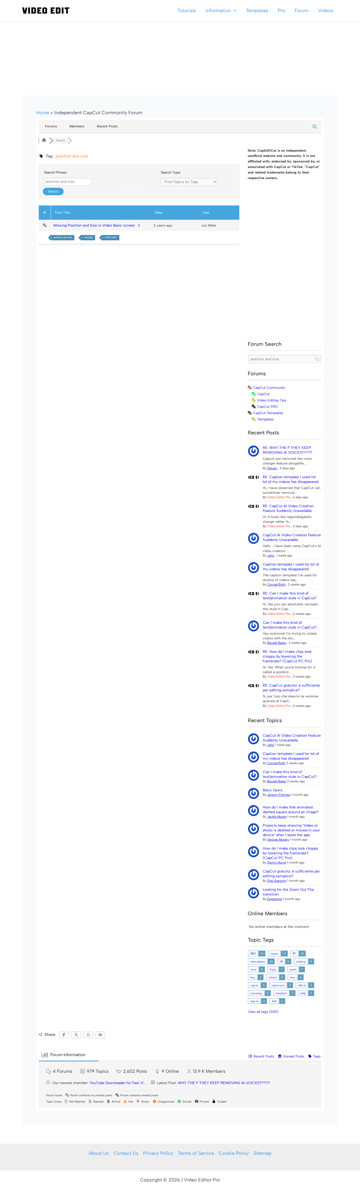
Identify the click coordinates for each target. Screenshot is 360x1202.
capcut (254, 985)
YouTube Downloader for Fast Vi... (118, 1083)
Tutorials (186, 10)
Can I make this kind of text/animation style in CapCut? (290, 625)
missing (88, 237)
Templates (257, 10)
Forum (302, 10)
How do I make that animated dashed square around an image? (291, 809)
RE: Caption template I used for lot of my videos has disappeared (290, 479)
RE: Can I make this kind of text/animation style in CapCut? (290, 595)
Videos (325, 10)
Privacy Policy (158, 1153)
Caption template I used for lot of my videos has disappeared (291, 566)
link (274, 1001)
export (274, 953)
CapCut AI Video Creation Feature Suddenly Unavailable (292, 537)
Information (218, 10)
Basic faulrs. (273, 790)
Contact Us (126, 1153)
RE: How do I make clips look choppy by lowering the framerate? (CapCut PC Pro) (287, 656)
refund (273, 977)
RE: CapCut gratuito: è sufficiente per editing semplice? (291, 687)
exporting (256, 993)
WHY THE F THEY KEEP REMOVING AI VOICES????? (224, 1083)
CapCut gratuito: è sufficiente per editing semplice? (291, 873)
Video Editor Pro (278, 497)
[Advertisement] (180, 58)
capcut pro (278, 985)
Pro (281, 10)
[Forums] (44, 140)
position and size (63, 237)
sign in (254, 1001)
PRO (253, 953)
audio (293, 969)
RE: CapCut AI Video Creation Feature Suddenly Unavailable (288, 508)
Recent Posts (107, 126)
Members (77, 126)
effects (302, 985)
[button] (233, 10)
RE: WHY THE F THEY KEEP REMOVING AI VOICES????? (287, 450)
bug (252, 977)
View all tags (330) (263, 1012)
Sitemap (262, 1153)
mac (292, 977)
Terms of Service (196, 1153)
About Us (99, 1153)
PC (294, 953)
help (303, 993)
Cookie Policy (234, 1153)
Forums (51, 126)
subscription (257, 961)
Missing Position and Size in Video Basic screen (95, 225)
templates (281, 993)
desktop (301, 961)
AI (281, 961)
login (273, 969)
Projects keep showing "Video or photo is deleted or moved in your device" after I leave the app (291, 830)
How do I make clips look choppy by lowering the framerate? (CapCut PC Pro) (290, 853)
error (253, 969)
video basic (111, 237)
